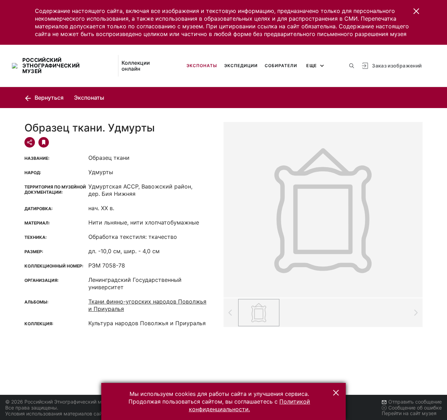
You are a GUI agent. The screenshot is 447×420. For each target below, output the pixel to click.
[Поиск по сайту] (351, 65)
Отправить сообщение (415, 402)
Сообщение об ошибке (415, 408)
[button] (416, 11)
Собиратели (281, 65)
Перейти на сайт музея (409, 413)
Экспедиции (241, 65)
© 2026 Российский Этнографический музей (58, 402)
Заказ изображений (397, 66)
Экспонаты (201, 65)
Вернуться (48, 97)
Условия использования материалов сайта (56, 414)
